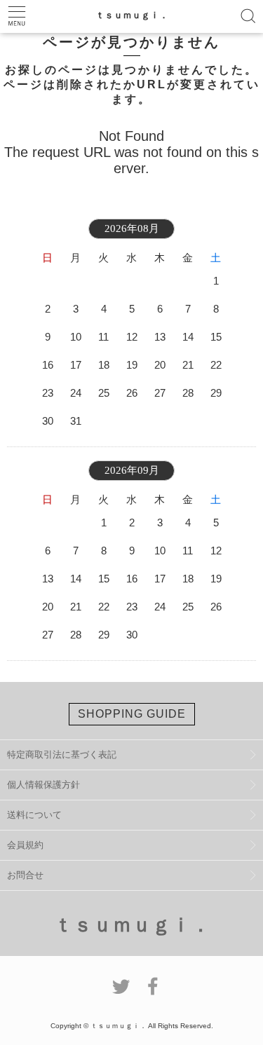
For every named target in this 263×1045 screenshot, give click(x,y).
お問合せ (25, 875)
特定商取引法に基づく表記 (61, 754)
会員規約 (25, 845)
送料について (34, 815)
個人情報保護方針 (43, 784)
